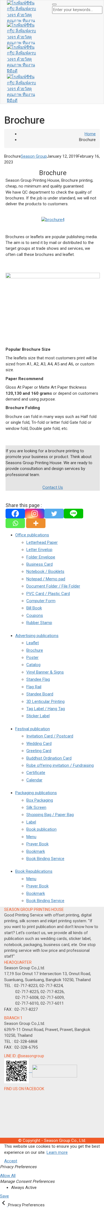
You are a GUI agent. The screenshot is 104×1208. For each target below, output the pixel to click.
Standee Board (39, 694)
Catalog (33, 664)
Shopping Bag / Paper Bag (50, 814)
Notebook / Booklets (45, 571)
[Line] (73, 513)
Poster (32, 657)
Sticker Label (38, 715)
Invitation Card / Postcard (49, 736)
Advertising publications (37, 635)
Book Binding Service (45, 858)
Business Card (39, 564)
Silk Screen (36, 807)
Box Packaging (39, 800)
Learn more (57, 1152)
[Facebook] (15, 513)
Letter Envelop (39, 549)
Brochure (34, 650)
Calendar (34, 780)
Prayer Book (37, 843)
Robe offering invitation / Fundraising (60, 765)
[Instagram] (34, 513)
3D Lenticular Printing (45, 701)
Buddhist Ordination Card (49, 758)
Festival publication (32, 728)
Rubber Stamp (39, 622)
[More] (36, 523)
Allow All (8, 1175)
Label (31, 822)
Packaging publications (36, 792)
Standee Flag (38, 679)
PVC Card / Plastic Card (48, 593)
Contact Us (52, 487)
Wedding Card (39, 743)
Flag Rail (33, 686)
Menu (31, 836)
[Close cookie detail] (4, 1204)
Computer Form (40, 600)
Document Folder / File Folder (53, 586)
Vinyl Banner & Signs (45, 672)
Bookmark (35, 851)
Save (4, 1196)
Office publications (32, 534)
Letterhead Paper (42, 542)
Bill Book (34, 608)
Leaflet (32, 642)
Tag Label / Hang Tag (45, 708)
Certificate (35, 772)
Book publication (41, 829)
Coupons (34, 615)
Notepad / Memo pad (45, 578)
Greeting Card (38, 750)
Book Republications (33, 871)
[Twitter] (54, 513)
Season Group (34, 156)
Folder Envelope (40, 557)
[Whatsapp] (15, 523)
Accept (10, 1160)
